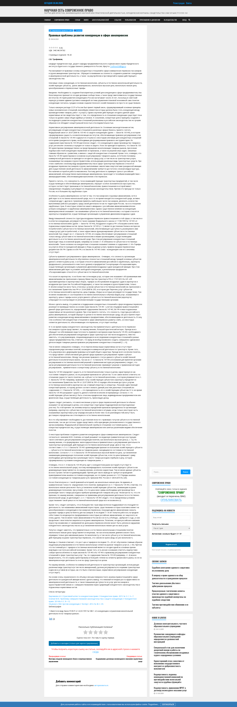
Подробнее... (153, 704)
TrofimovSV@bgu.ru (118, 66)
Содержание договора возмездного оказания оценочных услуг (119, 659)
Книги (86, 20)
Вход (184, 20)
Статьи (77, 20)
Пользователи (130, 20)
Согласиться (168, 704)
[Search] (189, 20)
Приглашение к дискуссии (150, 20)
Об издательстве (170, 20)
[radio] (85, 632)
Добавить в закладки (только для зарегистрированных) (74, 643)
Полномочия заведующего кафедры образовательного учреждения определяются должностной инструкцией (169, 638)
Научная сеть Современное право (68, 10)
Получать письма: (160, 524)
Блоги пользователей (100, 20)
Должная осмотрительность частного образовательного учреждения (170, 625)
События (117, 20)
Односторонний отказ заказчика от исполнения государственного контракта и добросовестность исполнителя (169, 665)
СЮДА (96, 652)
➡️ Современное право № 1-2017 (60, 30)
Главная (47, 20)
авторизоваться (101, 685)
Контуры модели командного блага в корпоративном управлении (70, 659)
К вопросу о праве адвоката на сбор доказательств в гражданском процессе (169, 577)
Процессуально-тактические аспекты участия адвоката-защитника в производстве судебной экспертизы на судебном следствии (169, 595)
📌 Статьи (78, 30)
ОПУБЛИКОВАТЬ (171, 500)
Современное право (61, 20)
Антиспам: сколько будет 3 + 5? (167, 534)
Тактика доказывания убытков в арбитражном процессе (166, 585)
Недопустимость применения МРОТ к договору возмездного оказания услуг (170, 689)
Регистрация (178, 3)
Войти (189, 3)
